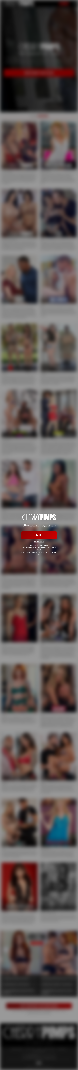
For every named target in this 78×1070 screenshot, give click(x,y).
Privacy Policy (43, 547)
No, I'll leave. (39, 541)
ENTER (39, 535)
